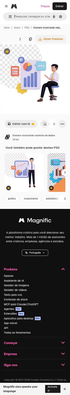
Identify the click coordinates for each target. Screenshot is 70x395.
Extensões (13, 313)
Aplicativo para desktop (22, 318)
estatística (52, 198)
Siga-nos (10, 365)
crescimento (31, 198)
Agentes (12, 309)
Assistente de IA (14, 280)
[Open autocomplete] (8, 16)
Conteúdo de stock (16, 299)
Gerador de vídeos (15, 290)
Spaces (8, 276)
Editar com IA (19, 125)
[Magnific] (35, 221)
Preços (45, 6)
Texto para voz (13, 295)
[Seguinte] (54, 124)
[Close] (65, 389)
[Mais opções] (20, 39)
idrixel (15, 139)
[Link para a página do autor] (7, 138)
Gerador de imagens (16, 285)
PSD (26, 27)
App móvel (10, 323)
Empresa (10, 354)
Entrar (60, 6)
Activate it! (52, 388)
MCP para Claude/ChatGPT (21, 304)
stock (17, 27)
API (6, 328)
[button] (35, 253)
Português (35, 252)
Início (7, 27)
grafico (12, 198)
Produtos (10, 269)
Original (24, 52)
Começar (11, 343)
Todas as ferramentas (17, 332)
